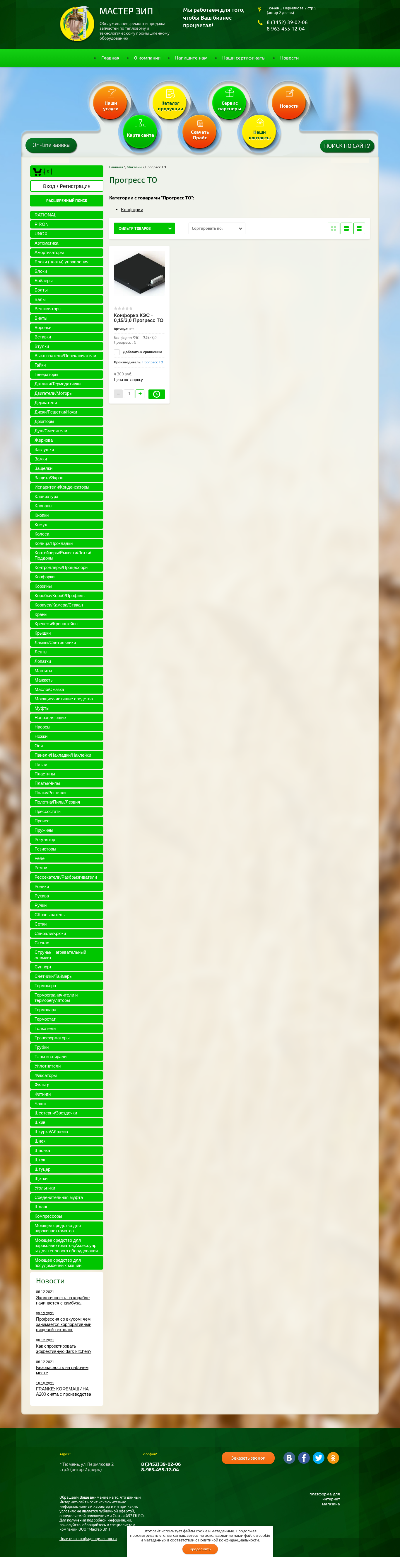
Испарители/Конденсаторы (62, 486)
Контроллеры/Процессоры (61, 567)
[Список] (346, 228)
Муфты (42, 708)
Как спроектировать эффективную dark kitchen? (63, 1348)
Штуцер (42, 1169)
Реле (40, 858)
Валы (40, 299)
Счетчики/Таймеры (54, 976)
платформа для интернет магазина (325, 1499)
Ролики (42, 886)
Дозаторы (44, 421)
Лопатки (43, 661)
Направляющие (50, 717)
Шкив (40, 1122)
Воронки (43, 327)
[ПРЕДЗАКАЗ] (156, 394)
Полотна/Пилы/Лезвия (57, 801)
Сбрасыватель (50, 914)
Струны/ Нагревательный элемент (60, 955)
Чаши (40, 1103)
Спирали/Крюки (50, 933)
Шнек (40, 1140)
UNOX (41, 233)
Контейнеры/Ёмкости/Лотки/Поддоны (63, 555)
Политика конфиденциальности (88, 1538)
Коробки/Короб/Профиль (60, 595)
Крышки (43, 633)
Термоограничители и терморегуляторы (56, 997)
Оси (39, 745)
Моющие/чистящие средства (64, 698)
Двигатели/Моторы (54, 393)
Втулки (42, 346)
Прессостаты (48, 811)
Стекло (42, 942)
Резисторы (45, 848)
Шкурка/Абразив (51, 1131)
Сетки (41, 923)
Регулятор (45, 839)
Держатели (46, 402)
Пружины (44, 830)
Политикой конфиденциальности (228, 1540)
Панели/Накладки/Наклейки (63, 755)
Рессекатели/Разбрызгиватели (66, 877)
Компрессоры (48, 1216)
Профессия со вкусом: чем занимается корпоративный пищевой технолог (63, 1324)
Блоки (41, 271)
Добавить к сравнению (142, 352)
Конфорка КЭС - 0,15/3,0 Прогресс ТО (138, 318)
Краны (41, 614)
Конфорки (44, 576)
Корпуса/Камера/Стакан (59, 604)
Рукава (42, 895)
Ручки (41, 905)
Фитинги (43, 1094)
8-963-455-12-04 (286, 28)
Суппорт (43, 966)
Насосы (42, 726)
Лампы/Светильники (55, 642)
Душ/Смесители (51, 430)
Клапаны (43, 505)
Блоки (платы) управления (61, 261)
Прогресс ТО (152, 362)
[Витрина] (333, 228)
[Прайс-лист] (359, 228)
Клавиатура (46, 496)
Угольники (45, 1187)
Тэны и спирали (50, 1056)
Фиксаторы (46, 1075)
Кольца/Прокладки (54, 543)
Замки (41, 458)
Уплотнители (48, 1065)
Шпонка (42, 1150)
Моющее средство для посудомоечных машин (58, 1263)
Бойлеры (44, 280)
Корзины (43, 586)
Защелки (43, 468)
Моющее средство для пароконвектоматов (58, 1228)
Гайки (40, 364)
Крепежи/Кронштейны (56, 623)
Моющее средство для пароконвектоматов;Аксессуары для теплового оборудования (66, 1245)
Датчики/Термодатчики (58, 383)
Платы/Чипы (47, 783)
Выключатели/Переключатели (65, 355)
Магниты (43, 670)
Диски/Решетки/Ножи (56, 411)
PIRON (42, 224)
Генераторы (46, 374)
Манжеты (44, 679)
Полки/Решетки (50, 792)
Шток (40, 1159)
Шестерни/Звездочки (56, 1112)
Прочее (42, 820)
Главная (116, 167)
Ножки (41, 736)
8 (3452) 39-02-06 (287, 22)
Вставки (43, 336)
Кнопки (42, 515)
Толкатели (45, 1028)
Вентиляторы (48, 308)
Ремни (41, 867)
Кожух (41, 524)
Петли (41, 764)
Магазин (134, 167)
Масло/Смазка (49, 689)
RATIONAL (45, 214)
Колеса (42, 533)
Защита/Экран (49, 477)
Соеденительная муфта (59, 1197)
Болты (41, 289)
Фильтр (42, 1084)
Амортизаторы (49, 252)
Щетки (41, 1178)
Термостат (45, 1018)
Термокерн (45, 985)
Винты (41, 318)
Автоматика (46, 242)
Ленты (41, 651)
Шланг (41, 1206)
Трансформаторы (52, 1037)
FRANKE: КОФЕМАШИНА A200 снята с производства (63, 1391)
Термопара (45, 1009)
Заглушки (44, 449)
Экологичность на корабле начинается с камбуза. (63, 1300)
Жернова (44, 440)
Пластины (45, 773)
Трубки (42, 1047)
